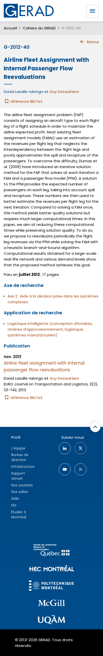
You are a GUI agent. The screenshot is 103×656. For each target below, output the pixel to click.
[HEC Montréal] (51, 569)
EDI (13, 505)
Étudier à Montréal (18, 515)
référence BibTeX (26, 101)
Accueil (10, 28)
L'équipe (18, 448)
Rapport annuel (18, 476)
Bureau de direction (19, 457)
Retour (93, 41)
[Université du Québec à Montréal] (51, 620)
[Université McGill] (51, 604)
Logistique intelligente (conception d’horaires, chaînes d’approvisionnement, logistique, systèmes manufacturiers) (50, 329)
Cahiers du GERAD (39, 28)
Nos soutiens (22, 485)
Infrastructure (22, 466)
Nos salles (19, 491)
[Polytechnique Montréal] (51, 586)
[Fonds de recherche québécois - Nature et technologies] (51, 551)
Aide (15, 498)
